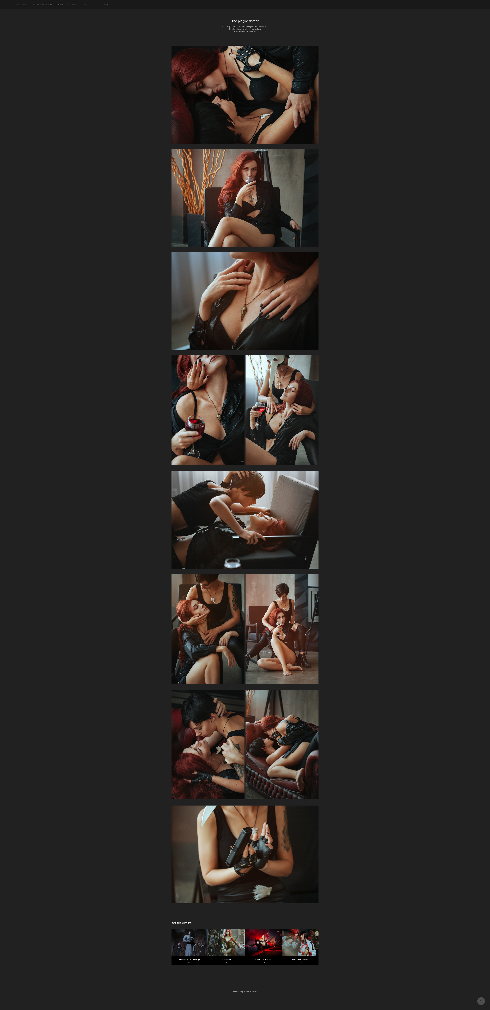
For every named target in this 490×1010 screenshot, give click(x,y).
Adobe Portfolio (250, 991)
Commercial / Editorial (43, 4)
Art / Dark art (72, 4)
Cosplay (84, 4)
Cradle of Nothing (22, 4)
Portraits (59, 4)
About (106, 4)
